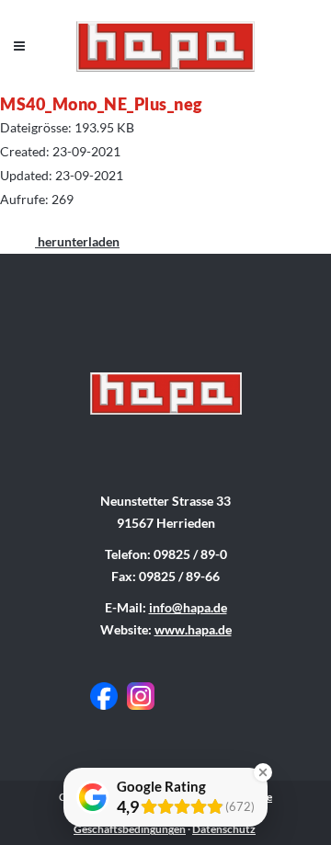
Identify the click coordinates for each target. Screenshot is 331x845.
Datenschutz (224, 829)
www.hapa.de (193, 629)
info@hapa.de (188, 607)
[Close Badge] (263, 772)
